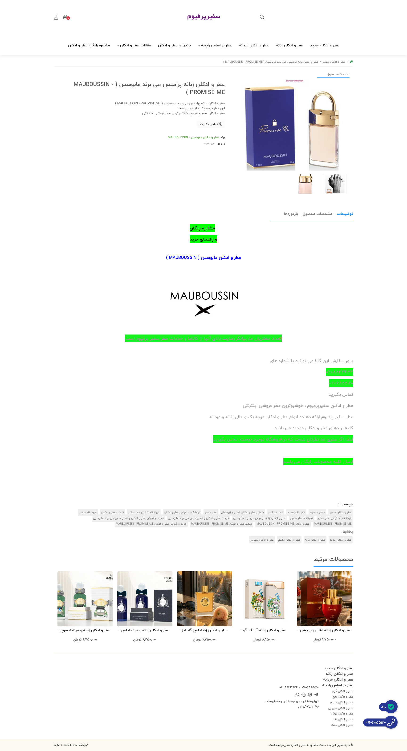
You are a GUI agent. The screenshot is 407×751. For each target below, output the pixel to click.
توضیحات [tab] (345, 213)
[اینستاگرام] (310, 695)
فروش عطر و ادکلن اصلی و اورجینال (242, 512)
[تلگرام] (316, 695)
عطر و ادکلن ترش (342, 713)
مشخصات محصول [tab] (317, 213)
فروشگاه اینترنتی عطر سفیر (334, 518)
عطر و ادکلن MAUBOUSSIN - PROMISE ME (282, 523)
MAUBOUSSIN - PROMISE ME (332, 523)
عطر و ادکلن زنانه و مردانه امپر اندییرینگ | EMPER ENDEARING (144, 630)
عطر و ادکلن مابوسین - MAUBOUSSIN (193, 137)
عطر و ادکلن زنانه (289, 45)
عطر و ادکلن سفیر (340, 512)
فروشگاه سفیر (88, 512)
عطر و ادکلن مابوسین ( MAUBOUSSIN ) (203, 257)
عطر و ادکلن (276, 512)
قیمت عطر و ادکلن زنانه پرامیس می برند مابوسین (198, 518)
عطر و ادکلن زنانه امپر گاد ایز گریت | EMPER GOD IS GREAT (204, 630)
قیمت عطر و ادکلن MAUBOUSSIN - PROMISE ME (221, 523)
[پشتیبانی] (303, 695)
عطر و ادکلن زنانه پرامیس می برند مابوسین (259, 518)
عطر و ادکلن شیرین (262, 539)
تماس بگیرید (209, 124)
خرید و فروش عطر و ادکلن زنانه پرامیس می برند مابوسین (128, 518)
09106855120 (310, 687)
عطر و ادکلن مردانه (254, 45)
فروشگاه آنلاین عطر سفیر (143, 512)
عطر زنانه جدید (296, 512)
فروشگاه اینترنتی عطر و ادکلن (182, 512)
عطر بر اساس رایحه (216, 45)
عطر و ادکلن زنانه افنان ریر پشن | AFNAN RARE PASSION (324, 630)
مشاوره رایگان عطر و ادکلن (89, 45)
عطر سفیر (211, 512)
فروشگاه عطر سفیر (301, 518)
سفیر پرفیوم (317, 512)
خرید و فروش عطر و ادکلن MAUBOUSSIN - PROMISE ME (151, 523)
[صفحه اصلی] (351, 61)
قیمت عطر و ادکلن (112, 512)
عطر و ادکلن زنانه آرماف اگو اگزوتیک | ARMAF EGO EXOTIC (264, 630)
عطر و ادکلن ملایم (289, 539)
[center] (262, 17)
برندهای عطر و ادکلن (174, 45)
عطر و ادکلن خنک (342, 724)
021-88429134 (288, 687)
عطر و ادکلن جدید (324, 45)
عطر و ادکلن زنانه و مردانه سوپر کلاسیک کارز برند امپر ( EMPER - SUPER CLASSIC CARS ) (85, 630)
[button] (59, 609)
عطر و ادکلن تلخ (343, 696)
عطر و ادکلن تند (343, 719)
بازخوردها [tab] (291, 213)
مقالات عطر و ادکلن (135, 45)
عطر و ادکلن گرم (342, 691)
